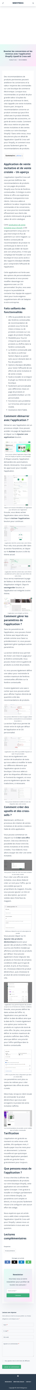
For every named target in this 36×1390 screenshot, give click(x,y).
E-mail (5, 1331)
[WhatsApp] (28, 1262)
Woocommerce (23, 60)
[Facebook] (7, 1262)
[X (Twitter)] (14, 1262)
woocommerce (10, 1251)
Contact (28, 1382)
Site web (6, 1337)
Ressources (8, 1382)
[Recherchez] (33, 3)
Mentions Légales (18, 1382)
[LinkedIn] (21, 1262)
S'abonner (18, 1295)
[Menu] (3, 3)
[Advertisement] (18, 25)
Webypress (18, 3)
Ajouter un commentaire (11, 1344)
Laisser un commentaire (11, 1367)
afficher (19, 156)
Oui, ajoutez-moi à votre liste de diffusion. (17, 1361)
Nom (5, 1325)
